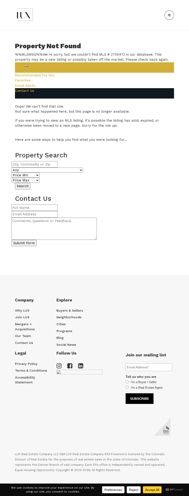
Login (19, 65)
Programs (64, 331)
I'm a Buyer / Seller (144, 382)
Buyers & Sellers (69, 310)
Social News (66, 344)
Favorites (23, 80)
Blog (60, 338)
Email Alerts (25, 86)
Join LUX (22, 317)
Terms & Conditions (31, 370)
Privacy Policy (26, 364)
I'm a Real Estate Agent (146, 387)
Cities (61, 324)
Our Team (23, 336)
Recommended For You (34, 75)
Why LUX (22, 310)
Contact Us (24, 91)
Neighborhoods (68, 317)
